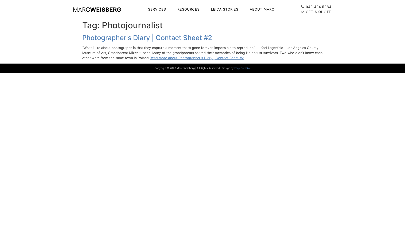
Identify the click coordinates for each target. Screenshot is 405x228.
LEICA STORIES (224, 9)
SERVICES (157, 9)
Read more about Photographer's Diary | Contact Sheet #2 (197, 58)
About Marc (262, 9)
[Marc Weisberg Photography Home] (97, 9)
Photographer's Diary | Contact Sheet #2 (147, 38)
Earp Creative (242, 68)
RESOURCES (188, 9)
